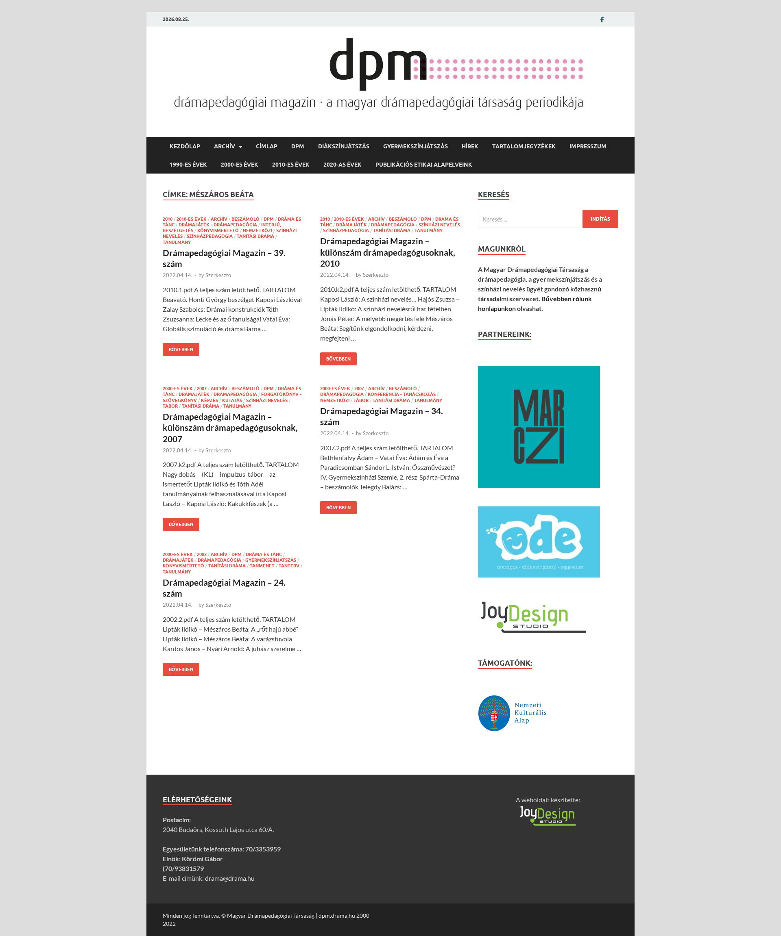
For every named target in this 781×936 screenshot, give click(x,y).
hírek (470, 146)
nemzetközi (257, 230)
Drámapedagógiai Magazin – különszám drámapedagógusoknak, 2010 (387, 252)
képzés (209, 400)
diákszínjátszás (343, 146)
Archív (224, 146)
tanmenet (262, 566)
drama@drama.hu (230, 878)
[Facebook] (602, 19)
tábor (170, 406)
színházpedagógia (210, 236)
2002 (202, 554)
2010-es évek (291, 164)
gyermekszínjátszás (415, 146)
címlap (266, 146)
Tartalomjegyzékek (524, 146)
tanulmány (177, 242)
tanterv (289, 566)
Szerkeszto (218, 275)
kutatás (232, 400)
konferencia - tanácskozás (402, 394)
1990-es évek (188, 164)
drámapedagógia (235, 225)
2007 (202, 388)
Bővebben (178, 347)
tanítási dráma (255, 236)
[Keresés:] (548, 219)
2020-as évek (342, 164)
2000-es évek (239, 164)
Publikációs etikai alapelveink (423, 164)
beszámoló (245, 219)
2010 (167, 219)
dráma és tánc (264, 554)
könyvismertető (218, 230)
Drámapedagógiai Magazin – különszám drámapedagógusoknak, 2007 (230, 427)
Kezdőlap (185, 146)
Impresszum (587, 146)
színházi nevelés (439, 225)
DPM (297, 146)
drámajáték (194, 225)
